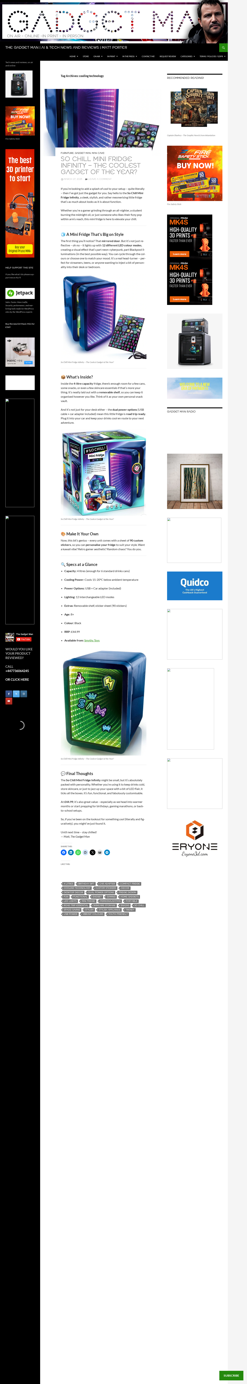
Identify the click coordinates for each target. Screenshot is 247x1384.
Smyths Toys (92, 640)
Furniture (67, 153)
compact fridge (130, 883)
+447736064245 (17, 671)
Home (73, 56)
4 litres (68, 883)
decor (125, 888)
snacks (125, 905)
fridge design (127, 892)
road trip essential (76, 905)
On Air (96, 56)
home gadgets (130, 896)
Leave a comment (100, 179)
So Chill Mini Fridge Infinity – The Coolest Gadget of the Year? (101, 165)
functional (80, 896)
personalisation (110, 901)
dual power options (101, 892)
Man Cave (98, 153)
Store (86, 56)
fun (66, 896)
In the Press (128, 56)
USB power (70, 914)
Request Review (168, 56)
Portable (131, 901)
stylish (89, 909)
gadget (97, 896)
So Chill (139, 905)
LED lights (70, 901)
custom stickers (105, 888)
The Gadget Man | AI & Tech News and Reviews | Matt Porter (66, 48)
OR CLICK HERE (17, 679)
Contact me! (148, 56)
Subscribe (231, 1375)
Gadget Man (83, 153)
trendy (129, 909)
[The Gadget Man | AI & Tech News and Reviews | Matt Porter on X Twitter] (16, 693)
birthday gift (86, 883)
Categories (186, 56)
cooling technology (77, 888)
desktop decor (73, 892)
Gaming (111, 896)
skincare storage (104, 905)
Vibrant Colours (92, 914)
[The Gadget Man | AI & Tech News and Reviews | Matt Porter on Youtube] (8, 701)
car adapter (107, 883)
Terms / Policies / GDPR (211, 56)
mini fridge (88, 901)
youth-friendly (118, 914)
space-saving (72, 909)
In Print (111, 56)
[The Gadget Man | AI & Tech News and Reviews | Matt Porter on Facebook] (8, 693)
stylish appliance (109, 909)
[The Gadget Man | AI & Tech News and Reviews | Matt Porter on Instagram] (23, 693)
